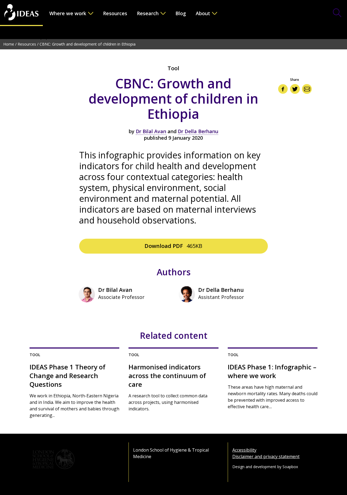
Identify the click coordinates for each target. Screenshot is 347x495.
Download (173, 246)
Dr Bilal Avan (151, 131)
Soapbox (290, 466)
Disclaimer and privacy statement (266, 456)
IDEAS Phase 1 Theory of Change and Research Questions (67, 376)
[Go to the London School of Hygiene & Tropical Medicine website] (74, 459)
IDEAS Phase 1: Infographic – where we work (272, 371)
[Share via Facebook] (283, 89)
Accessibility (244, 450)
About (203, 13)
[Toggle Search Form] (337, 13)
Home (8, 44)
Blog (180, 13)
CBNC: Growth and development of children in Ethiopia (88, 44)
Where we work (67, 13)
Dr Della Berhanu (198, 131)
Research (148, 13)
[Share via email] (307, 89)
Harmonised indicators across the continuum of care (167, 376)
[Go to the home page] (21, 13)
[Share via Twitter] (295, 89)
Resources (115, 13)
